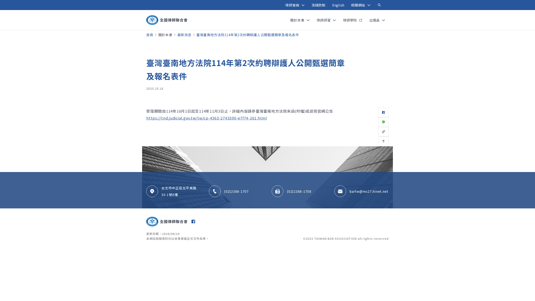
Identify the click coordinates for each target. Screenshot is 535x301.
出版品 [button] (375, 20)
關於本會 (165, 34)
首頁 (149, 34)
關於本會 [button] (297, 20)
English (338, 5)
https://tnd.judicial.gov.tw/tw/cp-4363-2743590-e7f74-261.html (206, 118)
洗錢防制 (319, 5)
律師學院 (350, 20)
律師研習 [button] (324, 20)
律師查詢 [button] (292, 5)
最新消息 (184, 34)
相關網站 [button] (358, 5)
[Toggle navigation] (379, 5)
